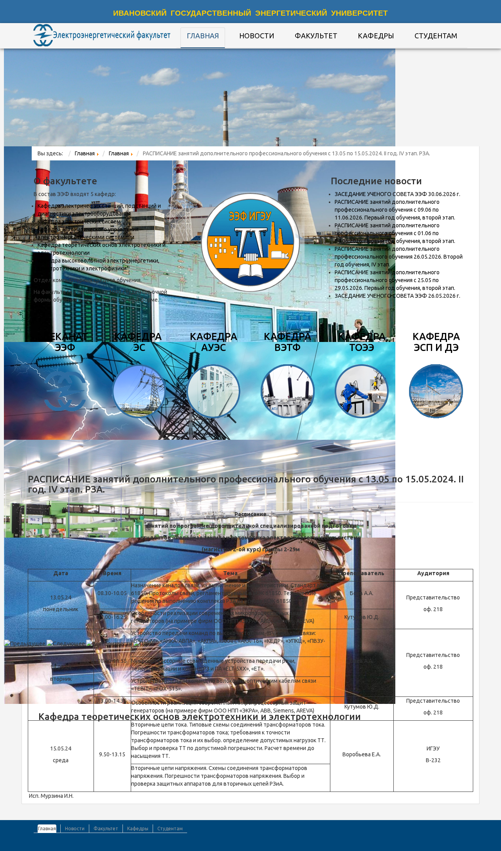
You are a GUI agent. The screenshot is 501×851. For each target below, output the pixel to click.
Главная (203, 36)
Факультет (316, 36)
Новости (256, 36)
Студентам (435, 36)
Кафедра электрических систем (79, 221)
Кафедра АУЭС (213, 342)
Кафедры (376, 36)
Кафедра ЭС (139, 342)
